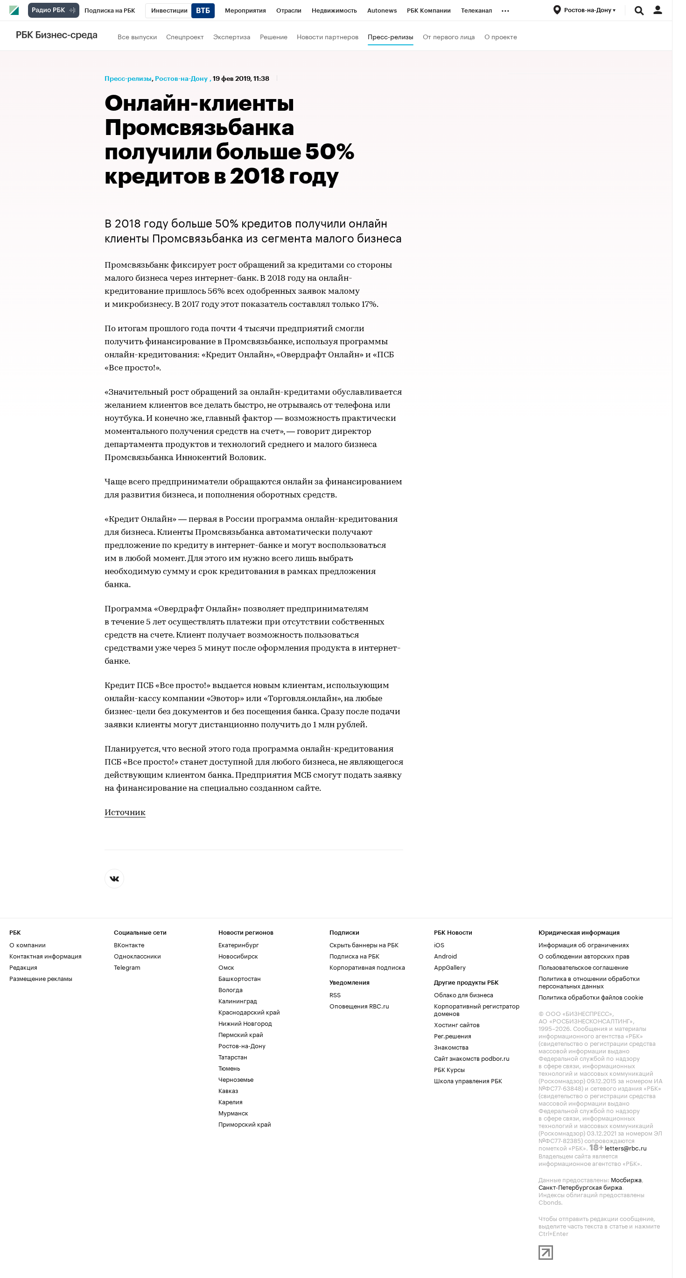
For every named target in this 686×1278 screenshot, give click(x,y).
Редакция (23, 966)
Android (445, 955)
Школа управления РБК (468, 1080)
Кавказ (228, 1089)
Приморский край (244, 1123)
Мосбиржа (626, 1179)
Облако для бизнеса (463, 994)
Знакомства (451, 1046)
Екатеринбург (238, 944)
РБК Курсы (449, 1068)
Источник (125, 813)
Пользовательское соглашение (583, 966)
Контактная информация (45, 955)
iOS (439, 944)
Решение (273, 36)
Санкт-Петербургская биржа (580, 1186)
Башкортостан (239, 977)
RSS (335, 994)
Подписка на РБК (354, 955)
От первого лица (449, 36)
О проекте (500, 36)
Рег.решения (452, 1035)
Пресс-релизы (390, 36)
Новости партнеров (327, 36)
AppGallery (450, 966)
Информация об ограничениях (584, 944)
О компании (27, 944)
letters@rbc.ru (626, 1147)
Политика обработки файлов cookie (591, 996)
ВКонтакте (129, 944)
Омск (226, 966)
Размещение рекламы (40, 977)
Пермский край (240, 1033)
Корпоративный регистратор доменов (476, 1009)
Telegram (127, 966)
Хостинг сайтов (457, 1024)
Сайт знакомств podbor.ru (472, 1057)
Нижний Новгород (245, 1022)
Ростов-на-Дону (181, 78)
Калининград (237, 1000)
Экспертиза (232, 36)
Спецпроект (185, 36)
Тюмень (229, 1067)
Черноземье (235, 1078)
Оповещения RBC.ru (359, 1005)
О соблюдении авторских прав (584, 955)
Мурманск (233, 1112)
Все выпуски (137, 36)
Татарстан (232, 1056)
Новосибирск (238, 955)
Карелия (230, 1101)
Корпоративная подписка (367, 966)
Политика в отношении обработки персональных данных (589, 981)
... (505, 9)
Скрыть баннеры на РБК (364, 944)
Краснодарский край (249, 1011)
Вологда (230, 989)
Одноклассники (137, 955)
